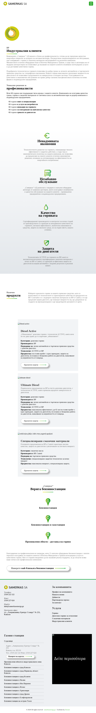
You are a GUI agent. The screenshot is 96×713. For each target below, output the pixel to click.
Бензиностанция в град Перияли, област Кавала (21, 672)
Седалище (8, 641)
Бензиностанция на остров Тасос (18, 701)
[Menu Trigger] (91, 4)
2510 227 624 (9, 600)
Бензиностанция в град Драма (17, 694)
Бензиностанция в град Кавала (17, 667)
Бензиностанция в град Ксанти (17, 677)
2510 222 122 (9, 594)
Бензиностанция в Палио (14, 680)
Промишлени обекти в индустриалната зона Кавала (22, 663)
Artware (67, 710)
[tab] (24, 641)
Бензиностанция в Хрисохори (16, 691)
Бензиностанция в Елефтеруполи (18, 698)
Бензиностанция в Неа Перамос (17, 684)
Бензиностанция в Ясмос (14, 687)
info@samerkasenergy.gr (14, 606)
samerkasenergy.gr (50, 710)
